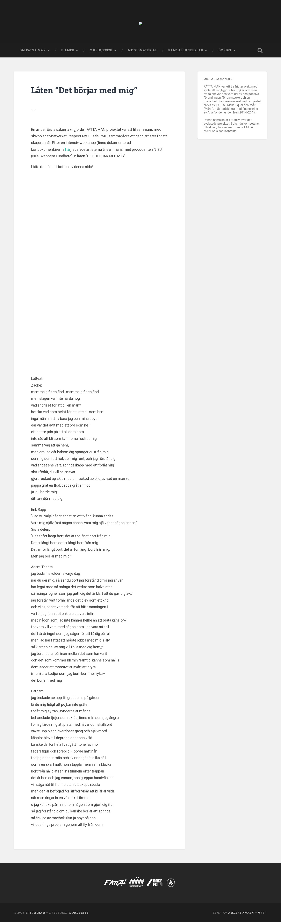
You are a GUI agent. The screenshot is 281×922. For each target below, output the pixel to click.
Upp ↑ (262, 912)
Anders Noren (241, 912)
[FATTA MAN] (140, 21)
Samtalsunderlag (185, 50)
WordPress (78, 912)
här (67, 149)
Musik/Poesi (101, 50)
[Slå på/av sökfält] (260, 50)
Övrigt (225, 50)
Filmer (67, 50)
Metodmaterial (142, 50)
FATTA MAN (35, 912)
